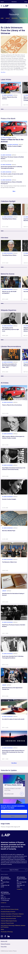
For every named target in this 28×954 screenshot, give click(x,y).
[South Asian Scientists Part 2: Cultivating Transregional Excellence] (14, 644)
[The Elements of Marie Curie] (14, 549)
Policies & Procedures (5, 943)
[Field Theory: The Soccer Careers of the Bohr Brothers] (14, 612)
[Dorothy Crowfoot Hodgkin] (4, 147)
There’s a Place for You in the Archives (12, 141)
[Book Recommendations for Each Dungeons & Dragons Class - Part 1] (11, 354)
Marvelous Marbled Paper (8, 530)
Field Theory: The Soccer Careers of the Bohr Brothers (12, 157)
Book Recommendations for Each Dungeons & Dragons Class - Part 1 (9, 365)
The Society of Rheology (7, 931)
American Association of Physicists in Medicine (12, 914)
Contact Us (19, 889)
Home (2, 18)
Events (2, 1)
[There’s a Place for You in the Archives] (11, 87)
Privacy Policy (4, 946)
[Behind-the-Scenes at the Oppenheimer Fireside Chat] (14, 675)
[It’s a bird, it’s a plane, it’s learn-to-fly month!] (14, 706)
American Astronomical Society (8, 918)
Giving (25, 1)
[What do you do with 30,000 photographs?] (11, 282)
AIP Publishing (4, 892)
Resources (15, 18)
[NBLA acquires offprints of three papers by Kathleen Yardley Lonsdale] (14, 424)
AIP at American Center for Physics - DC (22, 878)
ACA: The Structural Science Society (9, 909)
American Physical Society (7, 923)
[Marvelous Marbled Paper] (14, 518)
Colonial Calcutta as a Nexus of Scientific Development (11, 182)
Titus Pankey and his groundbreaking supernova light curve (10, 329)
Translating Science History (9, 219)
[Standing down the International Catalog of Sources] (14, 581)
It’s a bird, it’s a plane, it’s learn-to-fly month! (12, 174)
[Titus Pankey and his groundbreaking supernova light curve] (11, 318)
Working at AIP (4, 941)
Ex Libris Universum (7, 95)
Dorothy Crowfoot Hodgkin (14, 146)
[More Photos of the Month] (14, 191)
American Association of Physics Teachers (11, 916)
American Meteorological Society (9, 920)
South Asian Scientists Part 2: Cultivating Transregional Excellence (11, 167)
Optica (2, 929)
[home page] (6, 6)
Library (8, 18)
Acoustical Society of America (8, 911)
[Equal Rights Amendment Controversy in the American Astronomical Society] (14, 455)
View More (3, 72)
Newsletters (14, 1)
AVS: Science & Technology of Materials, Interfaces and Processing (13, 926)
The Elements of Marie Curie (9, 562)
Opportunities (23, 18)
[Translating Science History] (11, 209)
